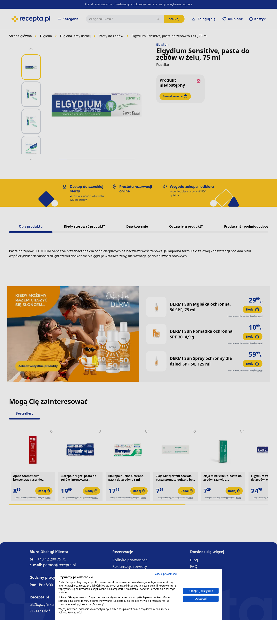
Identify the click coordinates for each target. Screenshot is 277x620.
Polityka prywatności (165, 574)
